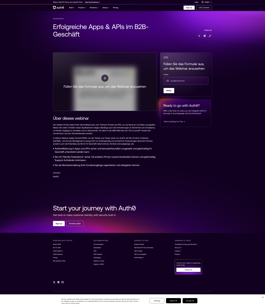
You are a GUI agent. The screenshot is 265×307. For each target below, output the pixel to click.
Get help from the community (143, 247)
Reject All (173, 301)
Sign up (189, 8)
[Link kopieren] (210, 36)
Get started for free (59, 261)
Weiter (169, 90)
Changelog (97, 257)
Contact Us (188, 270)
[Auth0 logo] (58, 7)
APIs (95, 251)
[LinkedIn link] (58, 282)
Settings (157, 301)
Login (196, 2)
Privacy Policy (75, 303)
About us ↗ (178, 247)
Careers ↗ (178, 251)
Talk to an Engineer (140, 254)
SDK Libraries (98, 254)
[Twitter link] (54, 282)
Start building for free (174, 121)
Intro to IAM (56, 247)
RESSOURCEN (58, 18)
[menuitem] (71, 7)
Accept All (190, 301)
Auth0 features (58, 254)
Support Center (139, 244)
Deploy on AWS (99, 264)
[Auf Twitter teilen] (199, 36)
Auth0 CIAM (57, 244)
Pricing (55, 257)
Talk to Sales (138, 251)
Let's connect (204, 8)
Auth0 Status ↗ (139, 257)
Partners (177, 254)
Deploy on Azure (99, 261)
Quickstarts (97, 247)
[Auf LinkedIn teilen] (204, 36)
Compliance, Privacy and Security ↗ (186, 244)
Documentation (99, 244)
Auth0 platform (58, 251)
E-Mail (166, 74)
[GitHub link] (62, 282)
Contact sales (75, 223)
